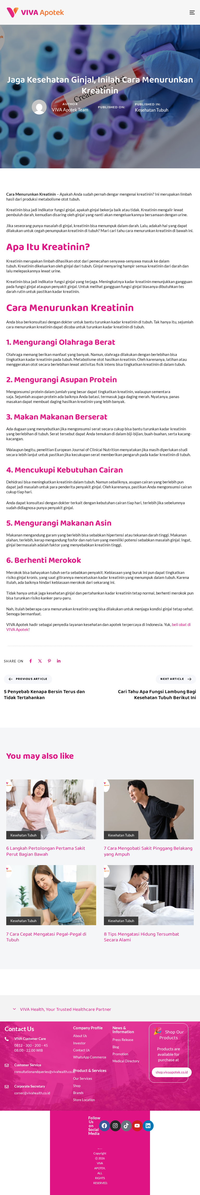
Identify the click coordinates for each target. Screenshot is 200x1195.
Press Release (123, 1040)
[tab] (100, 1009)
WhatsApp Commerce (89, 1057)
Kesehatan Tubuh (151, 110)
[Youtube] (137, 1125)
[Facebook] (104, 1125)
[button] (100, 1009)
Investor (79, 1043)
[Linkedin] (148, 1125)
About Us (80, 1036)
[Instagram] (115, 1125)
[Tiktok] (126, 1125)
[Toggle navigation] (163, 12)
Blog (116, 1047)
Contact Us (81, 1050)
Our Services (82, 1078)
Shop (76, 1086)
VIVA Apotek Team (70, 109)
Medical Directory (126, 1061)
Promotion (120, 1054)
